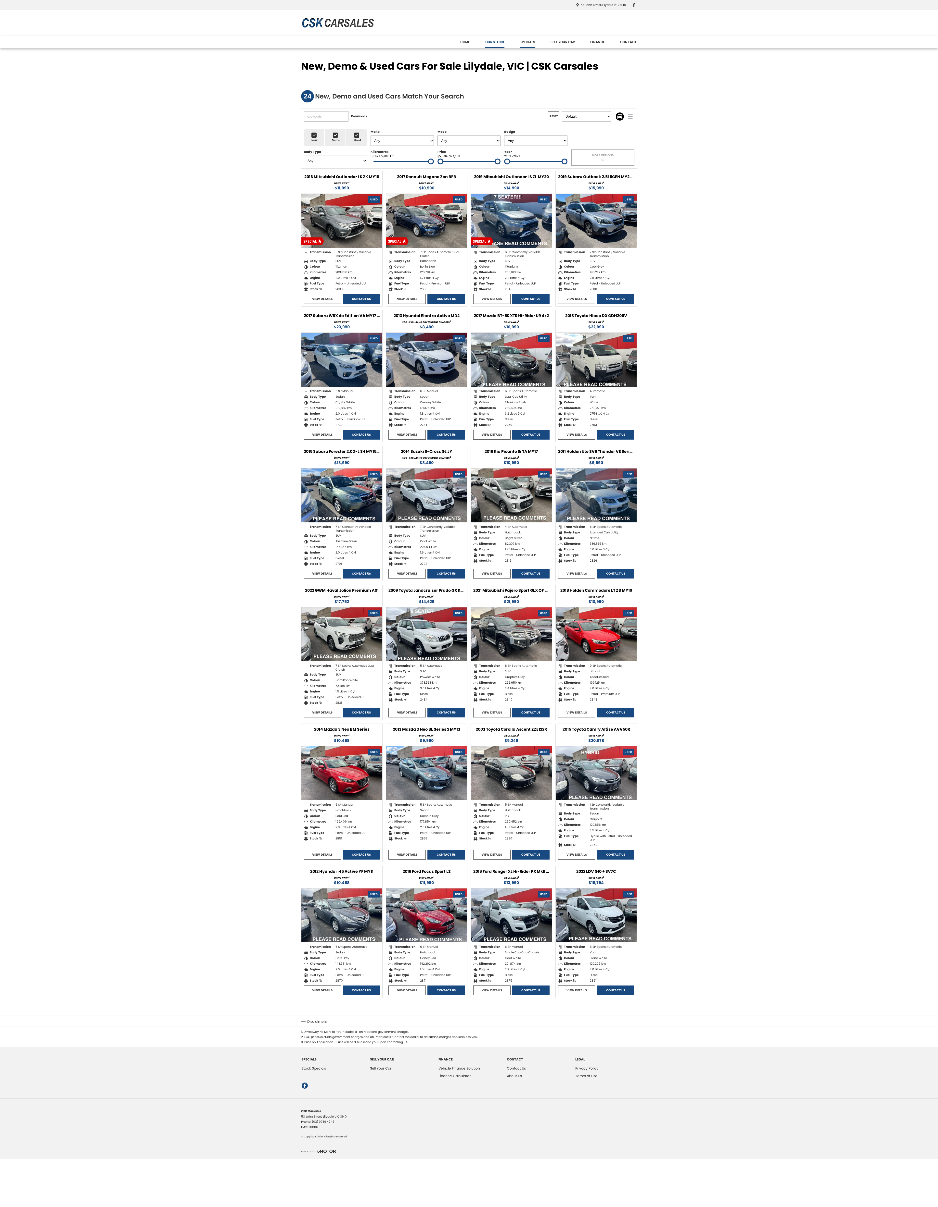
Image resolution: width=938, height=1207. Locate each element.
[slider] (431, 161)
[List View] (630, 116)
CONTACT (628, 42)
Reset (554, 116)
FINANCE (597, 42)
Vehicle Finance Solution (459, 1068)
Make (375, 131)
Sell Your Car (380, 1068)
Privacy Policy (586, 1068)
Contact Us (361, 299)
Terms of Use (586, 1075)
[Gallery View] (620, 116)
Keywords (359, 116)
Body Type (312, 151)
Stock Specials (314, 1068)
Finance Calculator (454, 1075)
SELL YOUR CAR (563, 42)
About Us (514, 1075)
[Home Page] (337, 23)
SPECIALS (527, 42)
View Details (322, 299)
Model (442, 131)
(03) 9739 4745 (323, 1122)
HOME (465, 42)
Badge (509, 131)
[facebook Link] (634, 5)
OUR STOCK (495, 42)
